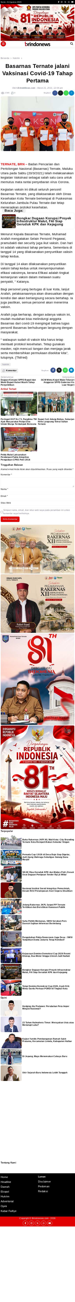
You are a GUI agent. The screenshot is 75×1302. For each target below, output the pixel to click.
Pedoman (2, 1168)
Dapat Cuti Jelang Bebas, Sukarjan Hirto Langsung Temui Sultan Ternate (56, 421)
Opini (4, 1206)
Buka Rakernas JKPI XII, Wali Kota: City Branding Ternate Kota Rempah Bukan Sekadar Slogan (48, 840)
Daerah (5, 1186)
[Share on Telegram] (71, 93)
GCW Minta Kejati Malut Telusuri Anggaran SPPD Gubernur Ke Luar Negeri (57, 382)
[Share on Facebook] (55, 93)
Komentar (6, 474)
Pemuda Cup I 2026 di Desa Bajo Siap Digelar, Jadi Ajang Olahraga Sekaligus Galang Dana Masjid (46, 857)
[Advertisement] (37, 1263)
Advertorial (7, 1201)
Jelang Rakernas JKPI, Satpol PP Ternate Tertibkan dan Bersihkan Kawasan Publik (43, 906)
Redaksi (2, 1166)
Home (4, 1177)
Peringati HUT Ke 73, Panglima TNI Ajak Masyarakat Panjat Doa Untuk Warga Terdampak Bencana (19, 421)
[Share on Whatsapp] (66, 93)
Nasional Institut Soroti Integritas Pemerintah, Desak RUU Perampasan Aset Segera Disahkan (47, 889)
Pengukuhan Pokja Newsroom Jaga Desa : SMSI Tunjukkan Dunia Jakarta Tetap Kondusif (47, 938)
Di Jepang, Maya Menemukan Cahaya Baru (44, 1056)
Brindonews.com (40, 1218)
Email (4, 496)
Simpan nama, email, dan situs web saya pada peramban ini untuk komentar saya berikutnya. (36, 512)
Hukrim (5, 1196)
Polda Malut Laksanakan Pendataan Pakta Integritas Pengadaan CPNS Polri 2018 (15, 457)
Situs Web (6, 503)
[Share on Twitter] (60, 93)
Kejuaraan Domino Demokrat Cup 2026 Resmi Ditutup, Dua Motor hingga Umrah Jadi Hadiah (46, 954)
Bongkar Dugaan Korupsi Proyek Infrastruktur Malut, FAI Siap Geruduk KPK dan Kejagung (44, 221)
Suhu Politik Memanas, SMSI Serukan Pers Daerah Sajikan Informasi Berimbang (44, 922)
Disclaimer (2, 1170)
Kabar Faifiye (8, 1210)
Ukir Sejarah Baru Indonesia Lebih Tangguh (44, 1072)
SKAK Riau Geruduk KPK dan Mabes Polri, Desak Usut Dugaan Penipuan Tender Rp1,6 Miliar (48, 873)
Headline (6, 1181)
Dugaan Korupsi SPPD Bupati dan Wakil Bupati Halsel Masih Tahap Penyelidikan (18, 382)
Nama (4, 489)
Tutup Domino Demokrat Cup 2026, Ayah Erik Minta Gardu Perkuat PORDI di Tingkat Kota (45, 987)
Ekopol (5, 1191)
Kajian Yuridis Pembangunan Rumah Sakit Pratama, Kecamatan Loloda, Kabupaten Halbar (47, 1040)
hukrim (5, 364)
